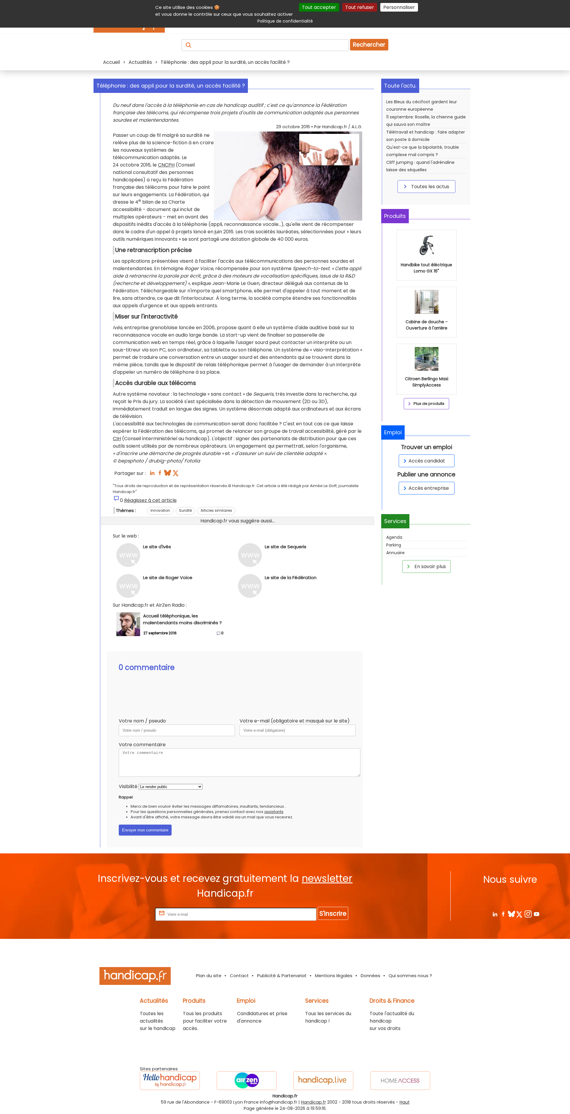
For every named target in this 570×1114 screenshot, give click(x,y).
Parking (393, 545)
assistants (274, 811)
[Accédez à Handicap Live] (323, 1080)
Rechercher (369, 45)
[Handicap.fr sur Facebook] (503, 913)
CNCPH (166, 164)
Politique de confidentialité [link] (285, 21)
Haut (405, 1102)
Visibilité (128, 786)
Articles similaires (216, 510)
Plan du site (208, 975)
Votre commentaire (142, 744)
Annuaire (395, 553)
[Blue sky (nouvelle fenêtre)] (167, 474)
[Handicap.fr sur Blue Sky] (511, 913)
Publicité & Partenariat (282, 975)
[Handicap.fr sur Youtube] (536, 913)
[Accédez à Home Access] (400, 1080)
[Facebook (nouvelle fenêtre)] (159, 474)
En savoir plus (429, 566)
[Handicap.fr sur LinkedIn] (494, 913)
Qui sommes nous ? (410, 975)
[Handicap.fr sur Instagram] (528, 913)
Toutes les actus (429, 186)
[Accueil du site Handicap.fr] (135, 977)
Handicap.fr (313, 1102)
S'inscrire (332, 913)
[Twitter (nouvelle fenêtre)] (176, 474)
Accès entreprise (428, 488)
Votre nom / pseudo (142, 720)
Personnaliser (399, 7)
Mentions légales (333, 975)
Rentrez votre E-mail (130, 914)
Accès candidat (426, 460)
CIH (117, 438)
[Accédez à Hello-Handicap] (170, 1080)
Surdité (185, 510)
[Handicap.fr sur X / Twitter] (519, 913)
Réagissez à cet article (150, 500)
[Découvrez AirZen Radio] (247, 1080)
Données (370, 975)
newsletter (327, 878)
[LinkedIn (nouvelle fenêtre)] (152, 474)
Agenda (394, 537)
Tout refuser (359, 7)
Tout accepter (319, 7)
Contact (239, 975)
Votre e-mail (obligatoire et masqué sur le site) (295, 720)
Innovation (160, 510)
